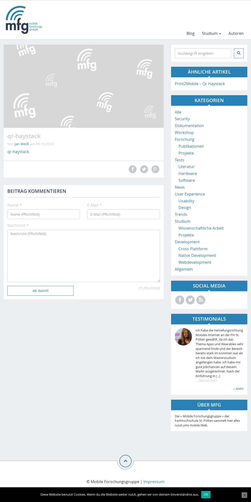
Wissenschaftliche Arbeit (201, 228)
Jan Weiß (21, 144)
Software (186, 180)
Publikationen (191, 146)
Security (182, 118)
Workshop (184, 132)
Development (187, 242)
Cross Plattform (193, 248)
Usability (186, 201)
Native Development (197, 255)
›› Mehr (238, 388)
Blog (191, 33)
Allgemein (184, 269)
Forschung (184, 139)
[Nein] (244, 495)
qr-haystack (18, 151)
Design (184, 207)
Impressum (153, 481)
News (180, 187)
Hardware (187, 173)
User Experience (190, 194)
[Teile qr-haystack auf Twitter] (143, 169)
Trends (181, 214)
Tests (179, 160)
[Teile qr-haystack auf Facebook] (132, 169)
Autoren (236, 33)
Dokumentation (189, 125)
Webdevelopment (194, 262)
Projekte (186, 153)
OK (206, 494)
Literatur (186, 166)
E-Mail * (94, 205)
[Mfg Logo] (23, 20)
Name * (14, 205)
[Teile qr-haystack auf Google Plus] (155, 169)
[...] (217, 376)
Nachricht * (18, 225)
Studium (210, 33)
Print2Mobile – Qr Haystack (200, 83)
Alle (178, 112)
